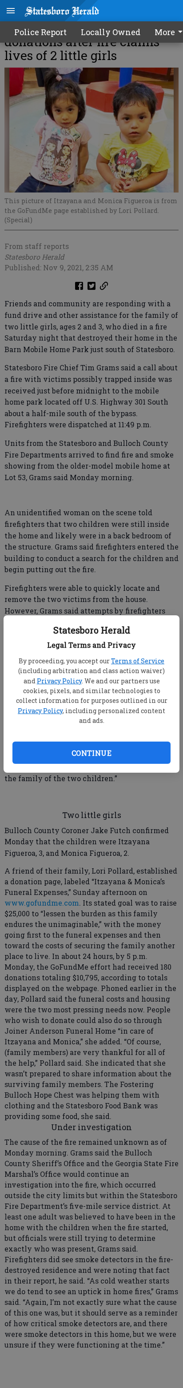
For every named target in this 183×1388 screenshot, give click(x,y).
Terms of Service (137, 661)
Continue (91, 753)
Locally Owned (110, 32)
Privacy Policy (59, 681)
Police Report (40, 32)
